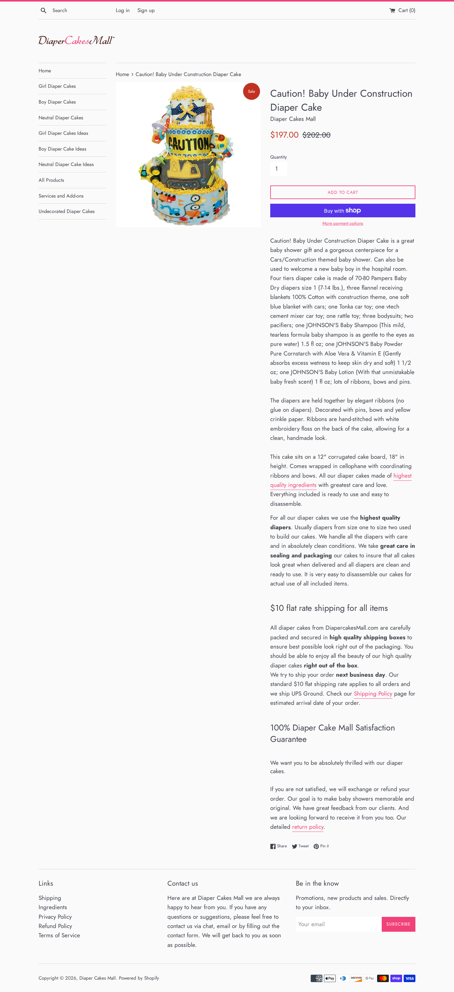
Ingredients (53, 907)
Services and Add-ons (61, 195)
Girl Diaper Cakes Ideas (63, 133)
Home (45, 70)
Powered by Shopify (139, 978)
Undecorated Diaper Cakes (67, 211)
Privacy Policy (55, 917)
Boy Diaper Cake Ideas (62, 148)
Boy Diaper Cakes (57, 101)
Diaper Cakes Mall (97, 978)
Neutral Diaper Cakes (61, 117)
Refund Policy (55, 926)
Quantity (278, 157)
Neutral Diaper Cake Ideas (66, 164)
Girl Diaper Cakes (57, 86)
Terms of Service (59, 935)
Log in (123, 10)
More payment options (342, 223)
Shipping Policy (373, 693)
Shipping (50, 898)
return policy (307, 827)
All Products (51, 180)
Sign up (146, 10)
